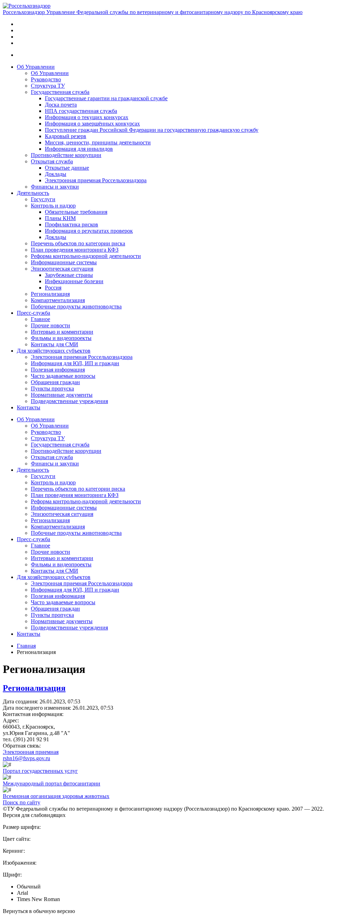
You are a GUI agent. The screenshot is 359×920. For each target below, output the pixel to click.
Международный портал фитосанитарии (51, 783)
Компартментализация (58, 300)
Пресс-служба (33, 313)
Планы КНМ (60, 218)
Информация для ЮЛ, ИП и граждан (75, 363)
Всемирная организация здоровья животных (56, 796)
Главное (40, 319)
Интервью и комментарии (62, 332)
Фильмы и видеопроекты (61, 338)
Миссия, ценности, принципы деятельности (98, 142)
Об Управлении (36, 67)
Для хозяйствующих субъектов (53, 351)
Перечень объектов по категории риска (78, 243)
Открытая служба (52, 161)
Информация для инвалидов (79, 149)
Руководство (46, 79)
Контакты (28, 407)
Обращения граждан (55, 382)
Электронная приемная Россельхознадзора (96, 180)
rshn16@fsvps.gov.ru (26, 758)
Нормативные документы (62, 395)
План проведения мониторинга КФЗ (74, 250)
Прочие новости (50, 325)
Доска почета (61, 105)
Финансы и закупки (55, 187)
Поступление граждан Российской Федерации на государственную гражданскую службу (151, 130)
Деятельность (33, 193)
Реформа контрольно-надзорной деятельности (86, 256)
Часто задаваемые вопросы (63, 376)
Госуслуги (43, 199)
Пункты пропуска (52, 388)
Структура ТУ (48, 86)
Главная (26, 646)
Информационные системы (64, 262)
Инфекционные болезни (74, 281)
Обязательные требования (76, 212)
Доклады (55, 174)
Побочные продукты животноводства (76, 306)
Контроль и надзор (53, 206)
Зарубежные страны (69, 275)
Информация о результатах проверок (89, 231)
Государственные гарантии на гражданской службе (106, 98)
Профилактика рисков (71, 224)
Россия (53, 288)
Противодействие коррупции (66, 155)
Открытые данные (67, 168)
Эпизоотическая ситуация (62, 269)
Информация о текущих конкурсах (86, 117)
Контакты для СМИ (54, 344)
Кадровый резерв (65, 136)
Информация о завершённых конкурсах (92, 124)
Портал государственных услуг (40, 771)
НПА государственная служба (81, 111)
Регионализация (50, 294)
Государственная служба (60, 92)
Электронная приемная (31, 752)
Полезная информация (58, 370)
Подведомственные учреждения (69, 401)
